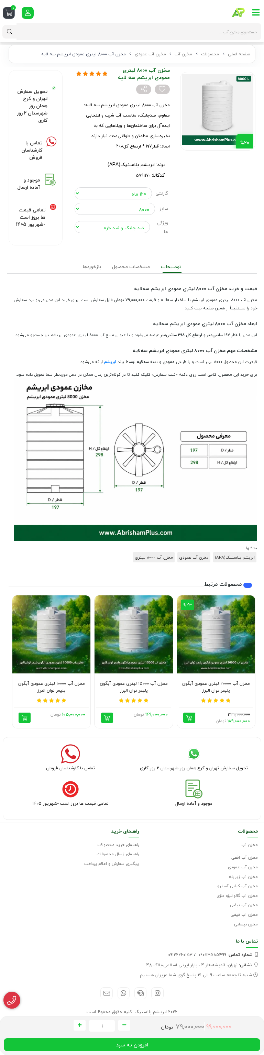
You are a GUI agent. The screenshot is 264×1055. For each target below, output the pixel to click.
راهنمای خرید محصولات (118, 844)
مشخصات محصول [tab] (131, 266)
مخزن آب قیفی (244, 914)
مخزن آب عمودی (150, 54)
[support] (140, 993)
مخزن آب (183, 54)
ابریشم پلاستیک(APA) (131, 164)
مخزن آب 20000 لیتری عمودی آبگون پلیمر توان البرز (216, 687)
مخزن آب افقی (244, 857)
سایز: (163, 208)
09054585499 (225, 954)
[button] (247, 661)
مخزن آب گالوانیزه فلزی (237, 895)
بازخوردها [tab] (91, 266)
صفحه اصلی (239, 54)
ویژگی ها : (162, 227)
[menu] (256, 12)
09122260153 (180, 954)
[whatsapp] (124, 993)
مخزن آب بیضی (244, 905)
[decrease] (124, 1025)
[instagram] (157, 993)
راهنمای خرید (125, 831)
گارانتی (161, 193)
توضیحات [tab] (171, 266)
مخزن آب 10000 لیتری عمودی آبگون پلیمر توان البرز (51, 687)
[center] (9, 32)
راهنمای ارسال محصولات (118, 854)
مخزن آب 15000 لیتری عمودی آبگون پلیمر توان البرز (134, 687)
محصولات (210, 54)
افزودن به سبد (132, 1044)
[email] (106, 993)
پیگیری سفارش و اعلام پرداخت (111, 863)
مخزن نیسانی (246, 924)
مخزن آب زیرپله (243, 876)
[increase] (80, 1025)
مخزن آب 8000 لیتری (154, 557)
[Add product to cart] (189, 717)
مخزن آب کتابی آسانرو (237, 886)
